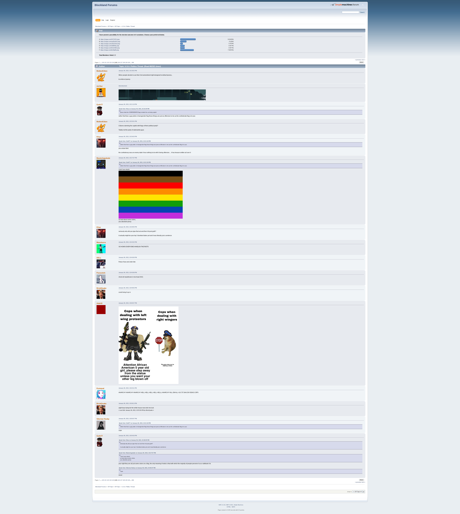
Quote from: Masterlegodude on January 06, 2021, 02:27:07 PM (137, 453)
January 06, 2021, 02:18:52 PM (128, 70)
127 (121, 62)
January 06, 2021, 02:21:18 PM (128, 104)
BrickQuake (101, 288)
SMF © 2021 (229, 504)
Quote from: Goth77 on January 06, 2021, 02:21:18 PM (135, 141)
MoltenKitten (102, 71)
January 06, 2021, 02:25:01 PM (128, 121)
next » (363, 59)
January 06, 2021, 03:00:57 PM (128, 303)
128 (124, 62)
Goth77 (100, 105)
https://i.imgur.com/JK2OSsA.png (110, 43)
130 (129, 62)
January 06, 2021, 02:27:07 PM (128, 158)
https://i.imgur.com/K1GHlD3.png (110, 47)
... (101, 62)
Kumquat (100, 388)
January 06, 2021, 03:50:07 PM (128, 418)
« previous (358, 59)
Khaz (99, 137)
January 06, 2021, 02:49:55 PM (128, 288)
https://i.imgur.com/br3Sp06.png (110, 50)
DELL (99, 258)
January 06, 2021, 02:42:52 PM (128, 242)
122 (108, 62)
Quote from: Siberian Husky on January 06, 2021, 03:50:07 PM (137, 468)
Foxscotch (101, 273)
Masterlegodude (103, 158)
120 (103, 62)
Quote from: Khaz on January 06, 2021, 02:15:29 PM (134, 108)
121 (105, 62)
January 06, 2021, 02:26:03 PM (128, 136)
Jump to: (349, 491)
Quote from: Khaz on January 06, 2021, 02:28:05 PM (134, 440)
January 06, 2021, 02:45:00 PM (128, 257)
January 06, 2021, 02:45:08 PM (128, 272)
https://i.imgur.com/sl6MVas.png (110, 45)
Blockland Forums (106, 5)
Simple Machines (238, 504)
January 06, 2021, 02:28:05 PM (128, 227)
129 (126, 62)
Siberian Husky (103, 419)
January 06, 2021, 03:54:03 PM (128, 435)
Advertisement (123, 86)
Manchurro (101, 242)
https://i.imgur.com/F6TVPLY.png (110, 39)
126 (119, 62)
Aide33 (99, 303)
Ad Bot (99, 86)
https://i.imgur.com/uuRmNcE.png (110, 41)
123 (110, 62)
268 (133, 62)
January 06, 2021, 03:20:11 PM (128, 388)
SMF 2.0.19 (222, 504)
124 (113, 62)
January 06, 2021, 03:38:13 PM (128, 403)
